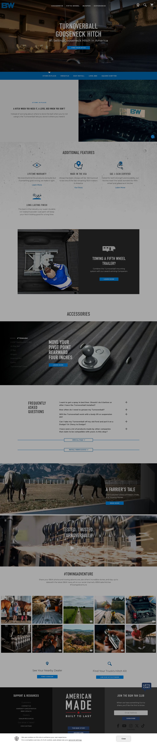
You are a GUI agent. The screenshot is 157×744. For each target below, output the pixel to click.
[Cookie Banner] (78, 738)
